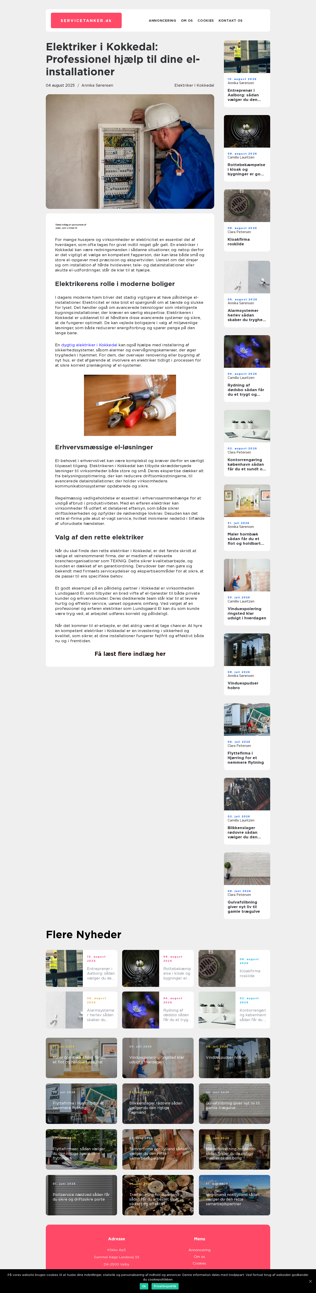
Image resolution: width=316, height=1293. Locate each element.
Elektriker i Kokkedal (194, 85)
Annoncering (162, 20)
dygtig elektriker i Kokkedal (89, 345)
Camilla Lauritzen (241, 157)
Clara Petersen (239, 232)
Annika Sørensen (97, 85)
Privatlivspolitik (165, 1286)
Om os (187, 20)
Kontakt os (231, 20)
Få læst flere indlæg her (130, 653)
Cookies (206, 20)
